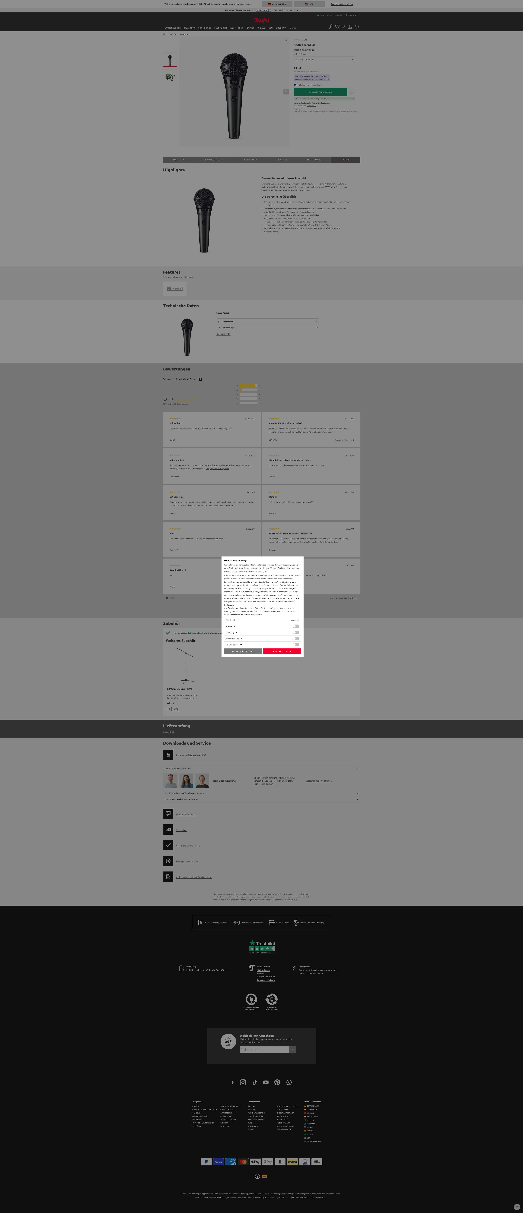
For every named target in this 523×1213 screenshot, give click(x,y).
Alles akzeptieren (282, 651)
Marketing (230, 632)
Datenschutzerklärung (233, 614)
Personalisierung (232, 638)
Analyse (229, 626)
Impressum (255, 614)
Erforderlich (230, 620)
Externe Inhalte (232, 644)
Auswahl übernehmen (243, 651)
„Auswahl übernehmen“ (285, 601)
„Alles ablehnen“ (271, 582)
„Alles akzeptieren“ (280, 591)
